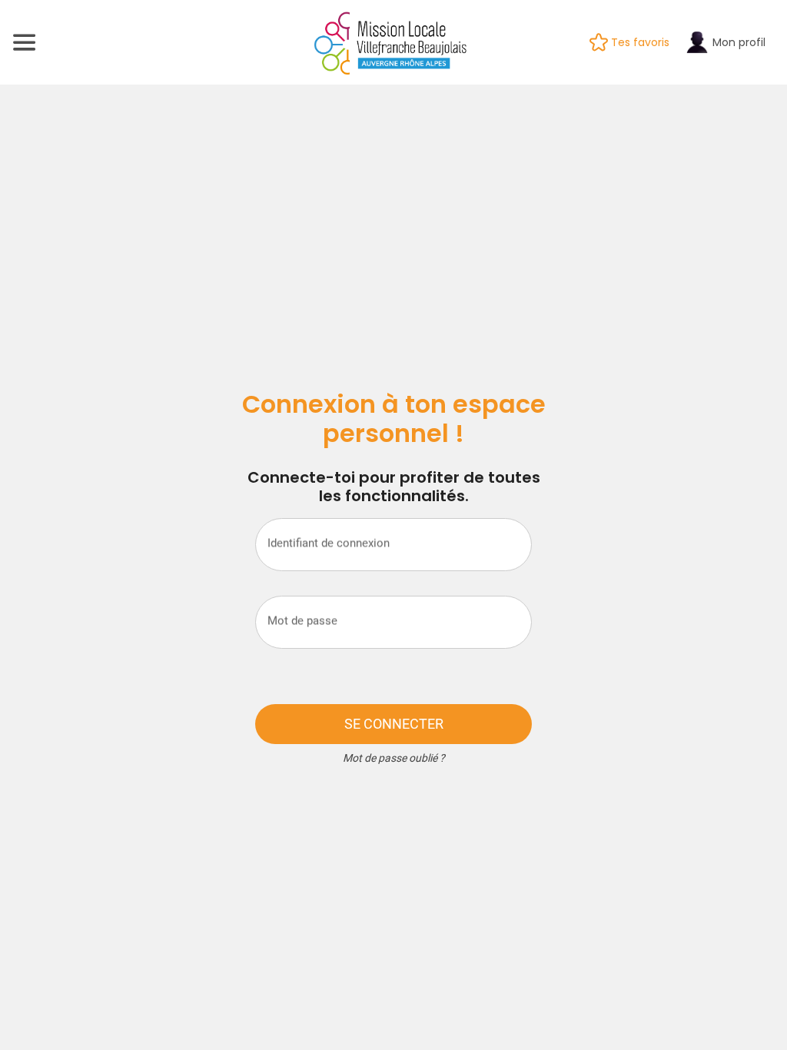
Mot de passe (302, 620)
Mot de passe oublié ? (394, 758)
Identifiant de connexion (328, 543)
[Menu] (24, 42)
